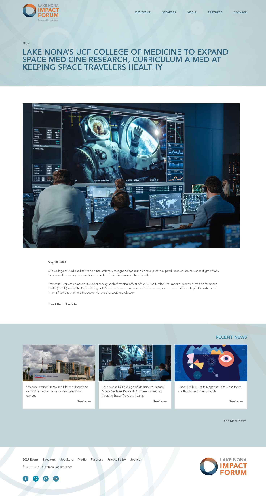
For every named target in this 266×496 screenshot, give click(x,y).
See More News (235, 421)
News (26, 43)
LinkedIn (56, 479)
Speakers (169, 12)
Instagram (46, 479)
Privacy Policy (116, 459)
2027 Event (142, 12)
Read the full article (63, 304)
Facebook (25, 479)
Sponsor (240, 12)
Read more (84, 401)
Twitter (36, 479)
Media (192, 12)
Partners (215, 12)
